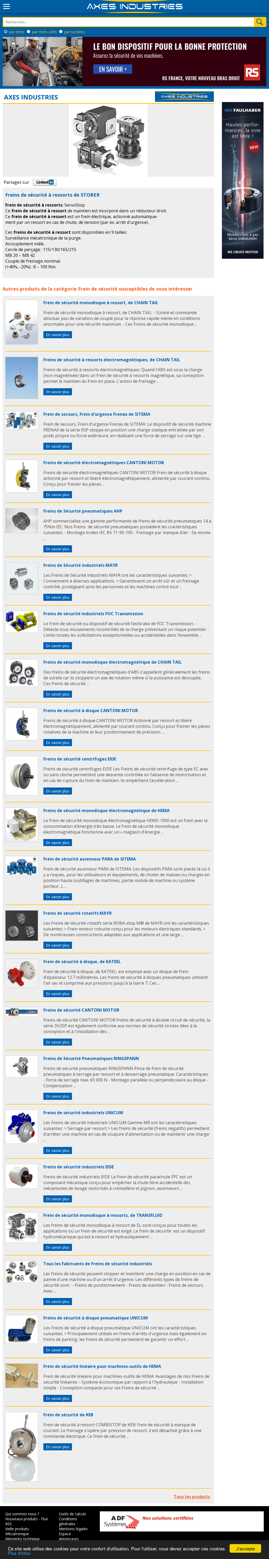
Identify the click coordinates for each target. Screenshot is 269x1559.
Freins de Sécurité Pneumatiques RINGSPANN (91, 1058)
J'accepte (245, 1548)
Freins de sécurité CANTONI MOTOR (81, 1010)
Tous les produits (192, 1497)
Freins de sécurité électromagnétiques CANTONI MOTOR (103, 462)
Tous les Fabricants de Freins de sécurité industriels (97, 1264)
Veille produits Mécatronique (17, 1531)
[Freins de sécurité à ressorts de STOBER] (21, 343)
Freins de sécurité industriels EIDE (78, 1167)
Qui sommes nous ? (22, 1513)
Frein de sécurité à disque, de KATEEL (82, 961)
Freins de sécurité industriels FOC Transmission (93, 614)
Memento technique (22, 1538)
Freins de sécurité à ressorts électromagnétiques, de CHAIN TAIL (111, 360)
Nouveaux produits (21, 1518)
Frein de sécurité (97, 289)
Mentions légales (73, 1528)
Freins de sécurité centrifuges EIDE (79, 759)
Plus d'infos (19, 1553)
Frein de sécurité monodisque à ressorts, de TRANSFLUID (102, 1215)
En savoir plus (57, 334)
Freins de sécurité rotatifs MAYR (77, 913)
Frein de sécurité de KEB (68, 1415)
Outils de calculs (72, 1513)
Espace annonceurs (69, 1536)
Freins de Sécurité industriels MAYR (80, 565)
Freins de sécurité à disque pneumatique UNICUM (95, 1318)
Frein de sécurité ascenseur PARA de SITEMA (89, 859)
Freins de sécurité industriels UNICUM (83, 1113)
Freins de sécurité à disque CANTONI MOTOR (90, 710)
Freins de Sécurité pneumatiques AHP (82, 511)
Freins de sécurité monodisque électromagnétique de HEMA (106, 810)
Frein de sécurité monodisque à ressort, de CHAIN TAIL (100, 303)
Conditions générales (68, 1521)
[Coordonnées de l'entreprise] (184, 100)
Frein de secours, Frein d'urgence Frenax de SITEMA (96, 414)
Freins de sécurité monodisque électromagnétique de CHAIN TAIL (112, 662)
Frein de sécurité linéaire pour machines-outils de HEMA (102, 1366)
